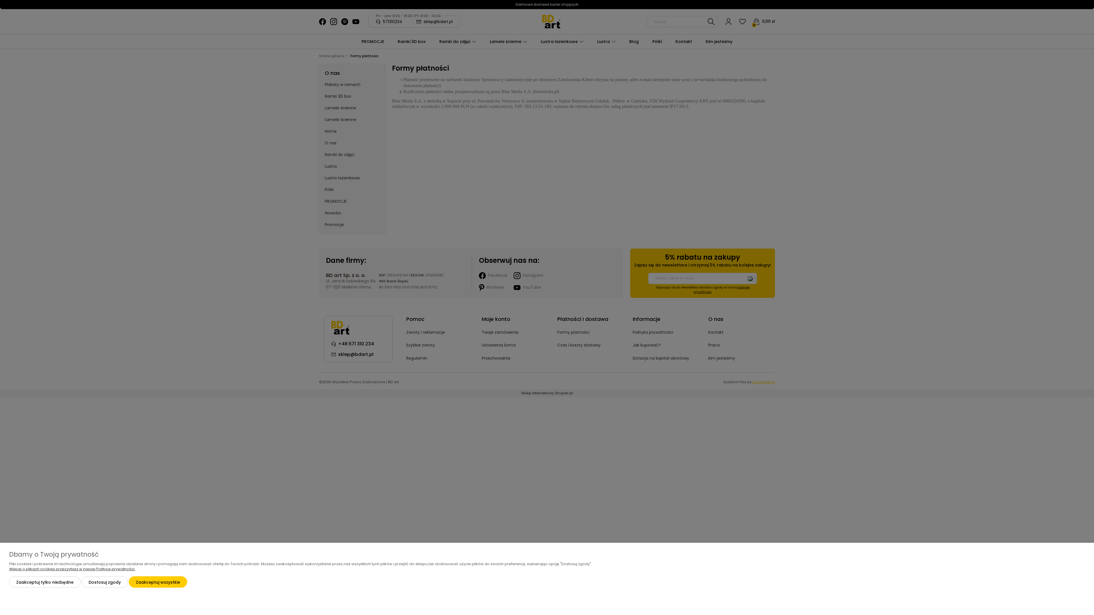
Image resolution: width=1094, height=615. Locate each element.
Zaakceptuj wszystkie (158, 582)
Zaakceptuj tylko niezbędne (45, 582)
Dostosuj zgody (105, 582)
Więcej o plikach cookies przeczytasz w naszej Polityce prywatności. (72, 569)
